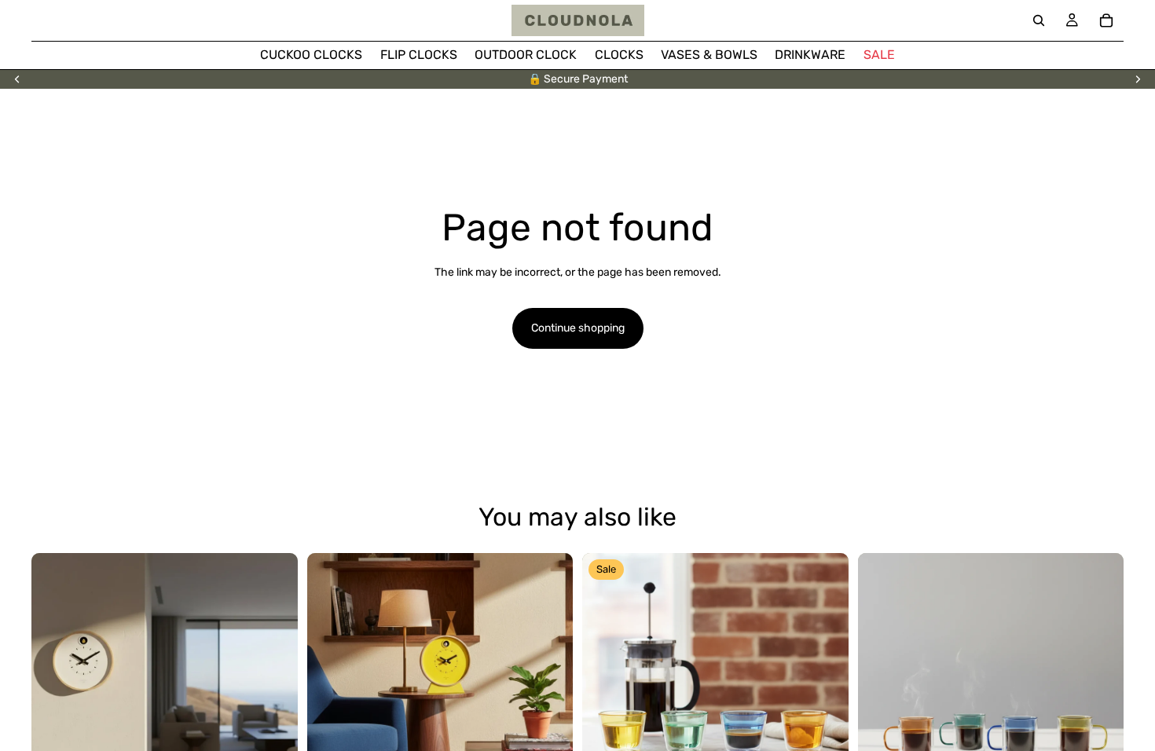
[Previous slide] (17, 79)
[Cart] (1106, 20)
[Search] (1038, 20)
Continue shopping (578, 328)
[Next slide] (1137, 79)
